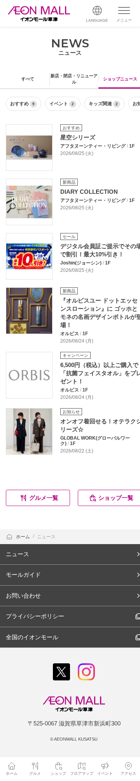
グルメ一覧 (43, 497)
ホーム (23, 536)
